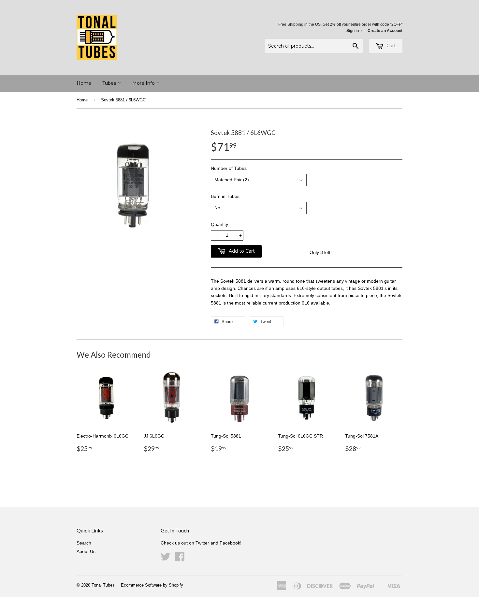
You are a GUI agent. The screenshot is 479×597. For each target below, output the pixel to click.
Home (84, 83)
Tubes (109, 83)
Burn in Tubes (225, 196)
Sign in (352, 30)
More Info (144, 83)
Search (84, 542)
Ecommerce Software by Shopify (152, 585)
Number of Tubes (229, 168)
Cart (390, 46)
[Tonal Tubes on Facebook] (180, 558)
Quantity (219, 224)
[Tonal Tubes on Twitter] (165, 558)
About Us (86, 551)
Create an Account (385, 30)
